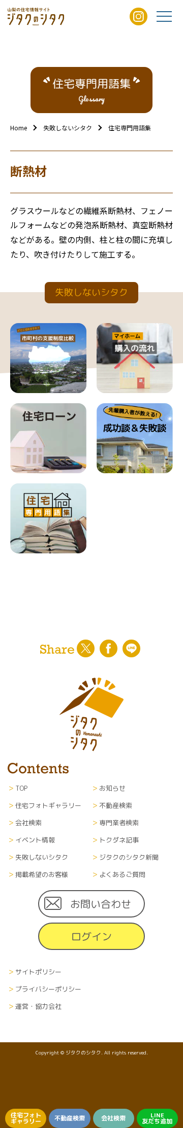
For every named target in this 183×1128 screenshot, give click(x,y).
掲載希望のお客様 (41, 874)
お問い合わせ (100, 904)
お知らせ (112, 788)
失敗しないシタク (67, 127)
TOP (21, 788)
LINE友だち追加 (157, 1118)
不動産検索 (69, 1118)
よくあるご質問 (122, 874)
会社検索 (113, 1118)
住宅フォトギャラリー (26, 1118)
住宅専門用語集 (129, 127)
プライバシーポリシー (48, 989)
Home (18, 127)
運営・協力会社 (38, 1006)
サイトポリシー (38, 971)
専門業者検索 (119, 822)
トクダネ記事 (119, 839)
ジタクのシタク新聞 (129, 857)
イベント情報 (35, 839)
